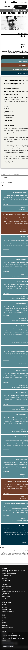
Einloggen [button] (23, 2)
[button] (2, 2)
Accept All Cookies (8, 646)
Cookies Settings (7, 643)
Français (23, 10)
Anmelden (7, 6)
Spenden (20, 6)
